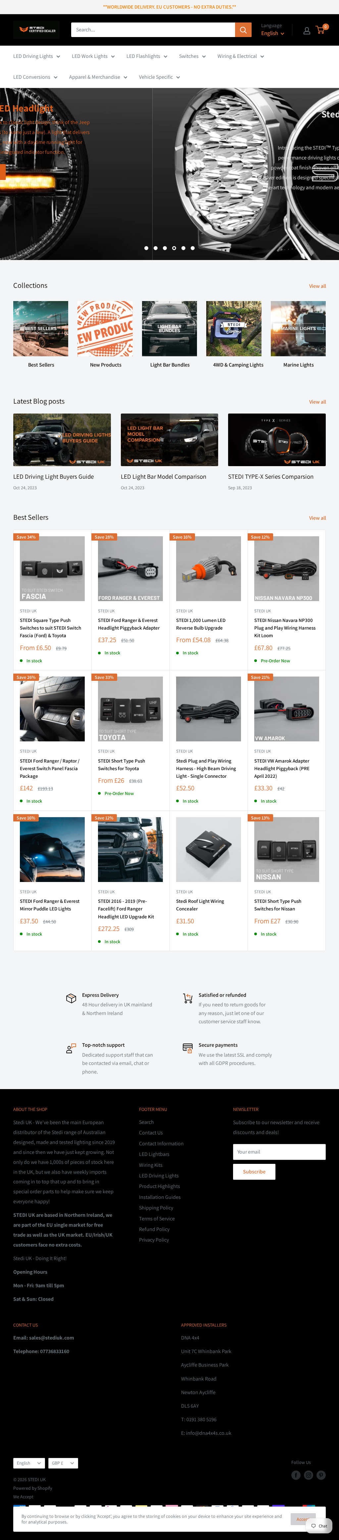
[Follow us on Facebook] (296, 1475)
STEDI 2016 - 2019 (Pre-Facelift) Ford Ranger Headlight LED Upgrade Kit (126, 909)
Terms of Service (157, 1218)
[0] (320, 30)
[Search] (243, 29)
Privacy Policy (154, 1239)
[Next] (325, 332)
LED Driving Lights (33, 56)
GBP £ (57, 1463)
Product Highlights (159, 1186)
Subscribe (254, 1171)
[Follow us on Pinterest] (321, 1475)
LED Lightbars (154, 1154)
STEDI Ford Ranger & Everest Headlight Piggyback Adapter (129, 624)
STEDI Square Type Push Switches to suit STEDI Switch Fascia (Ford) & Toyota (50, 628)
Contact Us (151, 1132)
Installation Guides (160, 1197)
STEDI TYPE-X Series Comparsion (271, 476)
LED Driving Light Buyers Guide (53, 476)
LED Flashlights (143, 56)
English (23, 1463)
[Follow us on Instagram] (308, 1475)
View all (318, 286)
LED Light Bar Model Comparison (163, 476)
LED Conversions (31, 76)
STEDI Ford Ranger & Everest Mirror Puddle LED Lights (49, 905)
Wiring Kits (151, 1165)
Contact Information (161, 1143)
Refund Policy (154, 1229)
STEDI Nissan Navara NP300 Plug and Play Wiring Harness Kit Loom (284, 628)
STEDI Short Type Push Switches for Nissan (277, 905)
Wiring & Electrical (237, 56)
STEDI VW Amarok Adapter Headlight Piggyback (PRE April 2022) (282, 768)
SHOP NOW (303, 227)
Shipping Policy (156, 1207)
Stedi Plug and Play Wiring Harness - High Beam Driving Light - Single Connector (206, 768)
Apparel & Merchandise (94, 76)
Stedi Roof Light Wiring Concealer (200, 905)
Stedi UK (28, 611)
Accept (303, 1519)
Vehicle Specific (156, 76)
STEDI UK (106, 751)
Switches (189, 56)
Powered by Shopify (32, 1488)
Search (146, 1122)
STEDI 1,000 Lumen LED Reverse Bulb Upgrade (200, 624)
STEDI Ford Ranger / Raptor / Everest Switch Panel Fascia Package (49, 768)
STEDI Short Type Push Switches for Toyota (121, 764)
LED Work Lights (90, 56)
